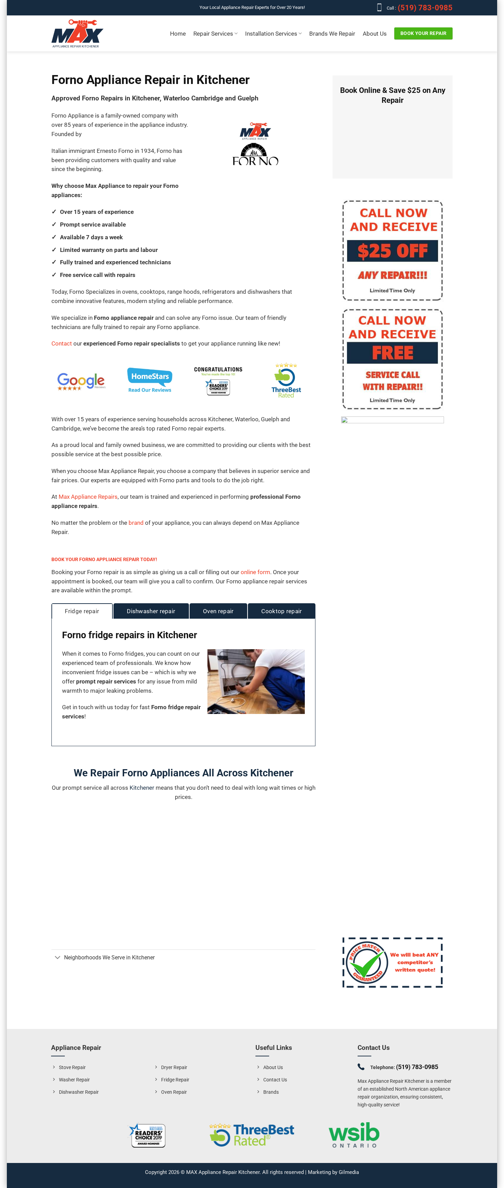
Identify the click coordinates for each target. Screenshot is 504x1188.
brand (136, 522)
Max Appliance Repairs (88, 496)
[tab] (82, 611)
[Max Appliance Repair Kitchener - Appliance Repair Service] (77, 33)
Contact (62, 343)
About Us (375, 33)
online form (255, 572)
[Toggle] (57, 958)
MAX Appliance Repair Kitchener (223, 1172)
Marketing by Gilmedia (333, 1172)
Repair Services (213, 33)
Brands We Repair (332, 33)
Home (178, 33)
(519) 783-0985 (424, 7)
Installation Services (271, 33)
